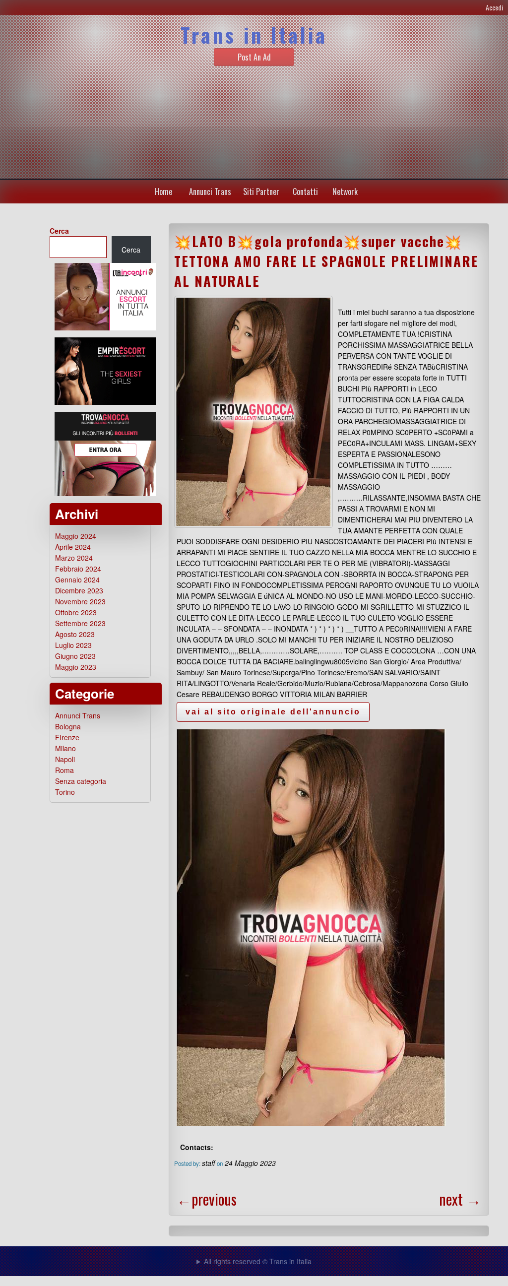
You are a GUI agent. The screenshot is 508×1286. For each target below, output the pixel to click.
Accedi (494, 7)
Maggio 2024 (75, 536)
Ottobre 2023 (76, 612)
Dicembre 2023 (79, 590)
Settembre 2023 (80, 623)
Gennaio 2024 (77, 579)
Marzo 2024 (74, 558)
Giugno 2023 (75, 656)
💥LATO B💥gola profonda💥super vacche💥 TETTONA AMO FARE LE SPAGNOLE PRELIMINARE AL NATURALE (326, 261)
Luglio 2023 (73, 645)
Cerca (59, 231)
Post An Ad (254, 57)
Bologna (68, 726)
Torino (65, 792)
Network (345, 191)
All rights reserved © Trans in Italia (258, 1261)
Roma (64, 770)
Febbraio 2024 (78, 569)
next (460, 1199)
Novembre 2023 (80, 601)
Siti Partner (261, 191)
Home (163, 191)
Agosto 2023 (75, 634)
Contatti (305, 191)
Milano (65, 748)
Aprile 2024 (73, 547)
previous (207, 1199)
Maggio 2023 (75, 667)
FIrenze (67, 737)
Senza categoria (80, 781)
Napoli (65, 759)
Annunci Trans (210, 191)
